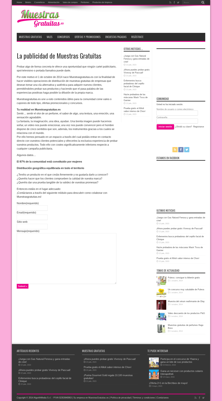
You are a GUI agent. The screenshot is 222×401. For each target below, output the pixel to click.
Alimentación (53, 2)
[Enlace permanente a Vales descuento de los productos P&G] (161, 321)
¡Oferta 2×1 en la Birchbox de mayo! (168, 383)
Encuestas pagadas (115, 37)
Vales (49, 37)
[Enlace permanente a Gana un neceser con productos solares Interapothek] (154, 378)
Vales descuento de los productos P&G (186, 313)
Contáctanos (163, 397)
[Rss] (170, 2)
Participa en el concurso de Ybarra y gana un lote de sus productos (179, 360)
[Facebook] (174, 2)
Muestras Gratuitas (30, 37)
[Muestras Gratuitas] (41, 25)
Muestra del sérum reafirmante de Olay (186, 301)
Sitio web (22, 221)
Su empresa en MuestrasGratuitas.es (91, 397)
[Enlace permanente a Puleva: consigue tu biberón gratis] (161, 285)
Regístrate (137, 37)
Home (19, 2)
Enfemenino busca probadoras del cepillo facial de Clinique (134, 83)
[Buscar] (202, 2)
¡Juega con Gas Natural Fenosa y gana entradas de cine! (136, 59)
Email (26, 212)
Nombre (28, 203)
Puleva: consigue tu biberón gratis (184, 277)
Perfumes (85, 2)
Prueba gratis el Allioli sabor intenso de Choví (178, 258)
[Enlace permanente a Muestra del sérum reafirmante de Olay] (161, 309)
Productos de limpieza (102, 2)
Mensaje (28, 231)
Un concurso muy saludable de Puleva (186, 289)
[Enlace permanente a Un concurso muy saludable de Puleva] (161, 297)
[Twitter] (178, 2)
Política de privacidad (121, 397)
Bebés (28, 2)
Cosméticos (39, 2)
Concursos (63, 37)
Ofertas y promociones (87, 37)
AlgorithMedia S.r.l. (43, 397)
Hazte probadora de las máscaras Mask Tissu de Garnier (136, 97)
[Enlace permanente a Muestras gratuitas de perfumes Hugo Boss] (161, 333)
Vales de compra (70, 2)
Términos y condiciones (144, 397)
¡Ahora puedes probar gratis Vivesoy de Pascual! (180, 228)
